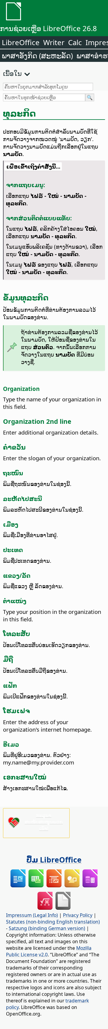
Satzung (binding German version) (47, 928)
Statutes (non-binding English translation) (53, 921)
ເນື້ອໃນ (12, 73)
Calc (75, 42)
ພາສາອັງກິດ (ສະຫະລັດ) (37, 55)
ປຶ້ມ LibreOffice (54, 859)
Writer (53, 42)
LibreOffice (21, 42)
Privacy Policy (77, 915)
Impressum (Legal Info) (32, 915)
